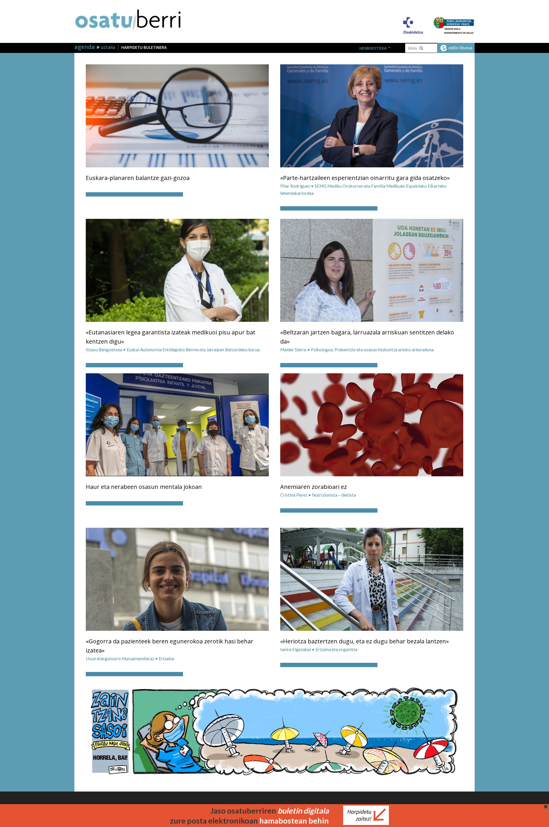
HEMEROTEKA (373, 48)
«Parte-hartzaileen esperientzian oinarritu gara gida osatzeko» (365, 178)
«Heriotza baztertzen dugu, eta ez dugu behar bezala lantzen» (364, 641)
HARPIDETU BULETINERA (144, 47)
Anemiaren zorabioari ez (313, 487)
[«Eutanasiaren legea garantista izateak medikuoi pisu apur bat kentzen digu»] (177, 270)
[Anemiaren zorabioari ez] (371, 424)
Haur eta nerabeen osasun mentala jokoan (144, 487)
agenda (85, 47)
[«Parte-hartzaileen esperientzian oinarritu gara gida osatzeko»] (371, 115)
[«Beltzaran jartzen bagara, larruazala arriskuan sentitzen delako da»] (371, 270)
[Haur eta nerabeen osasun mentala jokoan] (177, 424)
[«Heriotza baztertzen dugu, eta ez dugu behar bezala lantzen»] (371, 579)
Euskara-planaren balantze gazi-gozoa (138, 178)
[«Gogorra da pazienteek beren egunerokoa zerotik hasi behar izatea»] (177, 579)
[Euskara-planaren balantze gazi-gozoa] (177, 115)
